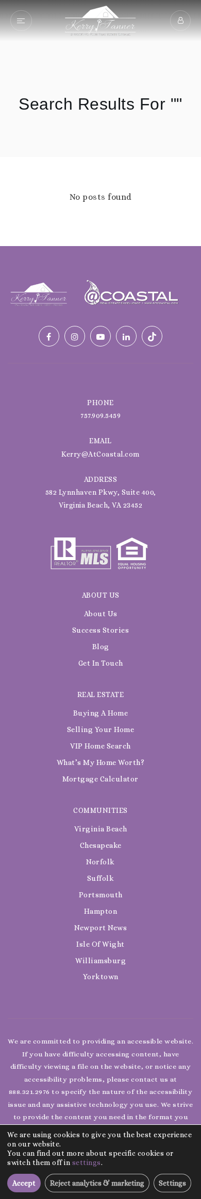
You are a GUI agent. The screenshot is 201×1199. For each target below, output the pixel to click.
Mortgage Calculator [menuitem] (100, 779)
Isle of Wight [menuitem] (100, 944)
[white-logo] (39, 293)
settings (86, 1162)
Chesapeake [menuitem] (101, 845)
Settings (172, 1183)
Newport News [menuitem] (100, 928)
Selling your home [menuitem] (101, 729)
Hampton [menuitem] (101, 911)
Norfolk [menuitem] (100, 862)
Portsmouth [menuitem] (101, 895)
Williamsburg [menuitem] (100, 961)
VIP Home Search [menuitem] (100, 746)
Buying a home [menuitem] (100, 713)
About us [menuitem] (101, 614)
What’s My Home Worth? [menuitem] (101, 762)
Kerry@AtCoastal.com (100, 454)
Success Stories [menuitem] (100, 630)
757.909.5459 (100, 415)
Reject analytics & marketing (97, 1183)
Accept (24, 1183)
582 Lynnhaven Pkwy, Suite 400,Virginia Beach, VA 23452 (100, 498)
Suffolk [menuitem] (100, 878)
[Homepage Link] (100, 20)
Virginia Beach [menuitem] (100, 829)
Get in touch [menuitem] (100, 663)
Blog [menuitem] (100, 646)
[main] (100, 123)
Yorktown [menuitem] (101, 976)
